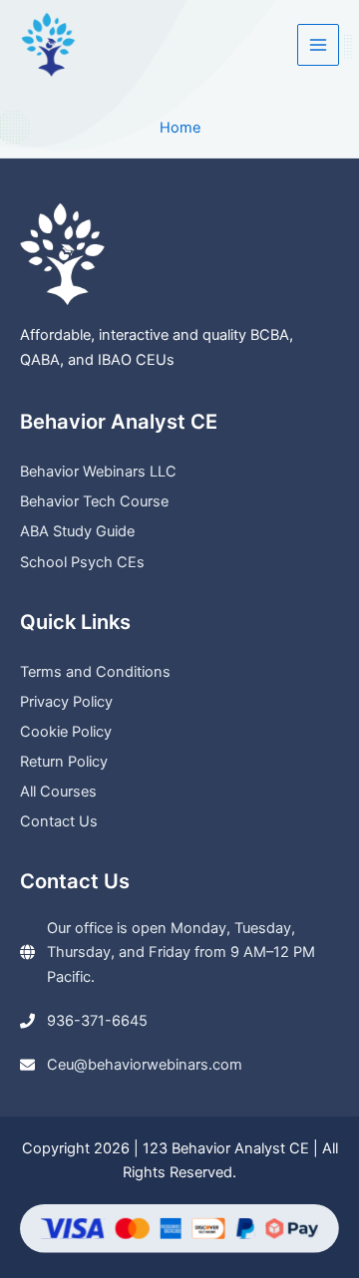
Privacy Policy (66, 702)
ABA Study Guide (77, 531)
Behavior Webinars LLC (98, 471)
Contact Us (59, 821)
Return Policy (64, 762)
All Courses (58, 791)
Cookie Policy (66, 732)
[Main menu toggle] (318, 45)
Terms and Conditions (95, 672)
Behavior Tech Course (94, 501)
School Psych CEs (82, 562)
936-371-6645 (97, 1021)
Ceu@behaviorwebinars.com (144, 1065)
